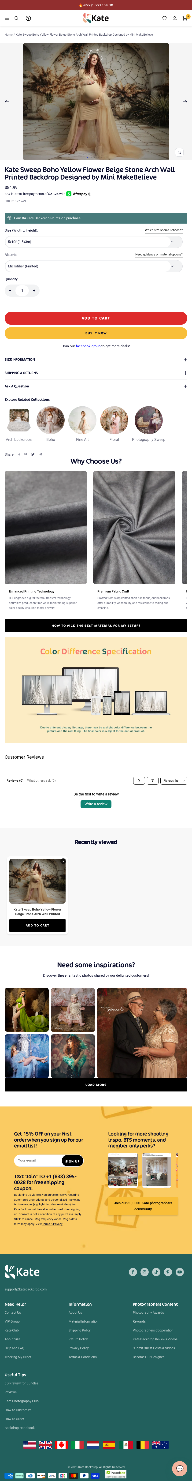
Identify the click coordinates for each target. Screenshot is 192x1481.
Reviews (11, 1392)
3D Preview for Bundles (21, 1383)
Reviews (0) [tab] (15, 780)
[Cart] (184, 18)
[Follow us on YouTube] (180, 1272)
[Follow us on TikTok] (156, 1272)
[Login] (175, 18)
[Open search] (139, 781)
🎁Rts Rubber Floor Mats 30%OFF (96, 5)
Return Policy (78, 1339)
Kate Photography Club (22, 1401)
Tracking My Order (18, 1357)
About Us (75, 1312)
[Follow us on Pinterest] (168, 1272)
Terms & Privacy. (52, 1224)
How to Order (14, 1419)
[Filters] (153, 781)
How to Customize (18, 1410)
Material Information (84, 1321)
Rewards (139, 1321)
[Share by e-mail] (40, 454)
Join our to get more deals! (96, 346)
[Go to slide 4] (98, 157)
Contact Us (13, 1312)
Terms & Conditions (83, 1357)
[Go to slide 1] (87, 157)
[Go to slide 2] (91, 157)
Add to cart (37, 925)
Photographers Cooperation (153, 1330)
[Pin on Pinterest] (25, 454)
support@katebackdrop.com (26, 1289)
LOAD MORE (96, 1085)
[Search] (17, 18)
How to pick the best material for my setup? (96, 626)
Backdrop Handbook (20, 1428)
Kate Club (12, 1330)
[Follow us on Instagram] (144, 1272)
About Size (12, 1339)
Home (9, 34)
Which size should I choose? (164, 230)
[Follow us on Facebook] (133, 1272)
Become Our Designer (148, 1357)
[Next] (185, 101)
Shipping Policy (80, 1330)
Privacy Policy (79, 1348)
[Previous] (7, 101)
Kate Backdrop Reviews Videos (155, 1339)
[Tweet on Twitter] (33, 454)
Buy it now (96, 333)
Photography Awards (148, 1312)
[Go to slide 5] (101, 157)
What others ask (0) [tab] (41, 780)
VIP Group (12, 1321)
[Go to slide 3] (94, 157)
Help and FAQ (14, 1348)
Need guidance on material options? (159, 254)
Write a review (96, 804)
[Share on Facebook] (19, 454)
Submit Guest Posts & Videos (154, 1348)
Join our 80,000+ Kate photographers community (143, 1206)
